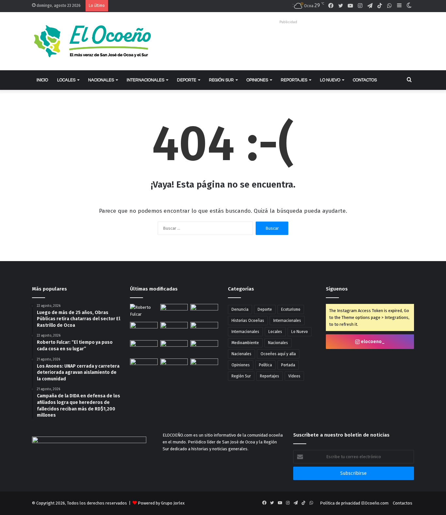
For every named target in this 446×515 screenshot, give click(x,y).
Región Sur (221, 80)
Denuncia (239, 309)
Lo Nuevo (330, 80)
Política (265, 365)
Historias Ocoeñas (247, 320)
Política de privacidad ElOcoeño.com (354, 503)
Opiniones (257, 80)
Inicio (42, 80)
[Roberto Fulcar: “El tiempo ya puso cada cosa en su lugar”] (144, 312)
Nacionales (101, 80)
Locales (66, 80)
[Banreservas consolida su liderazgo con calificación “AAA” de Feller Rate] (144, 348)
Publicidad (288, 22)
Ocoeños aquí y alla (278, 354)
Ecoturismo (290, 309)
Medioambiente (245, 343)
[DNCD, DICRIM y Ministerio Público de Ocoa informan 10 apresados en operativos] (174, 348)
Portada (288, 365)
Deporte (186, 80)
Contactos (365, 80)
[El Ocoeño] (92, 41)
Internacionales (145, 80)
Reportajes (294, 80)
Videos (294, 376)
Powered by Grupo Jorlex (161, 503)
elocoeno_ (372, 341)
